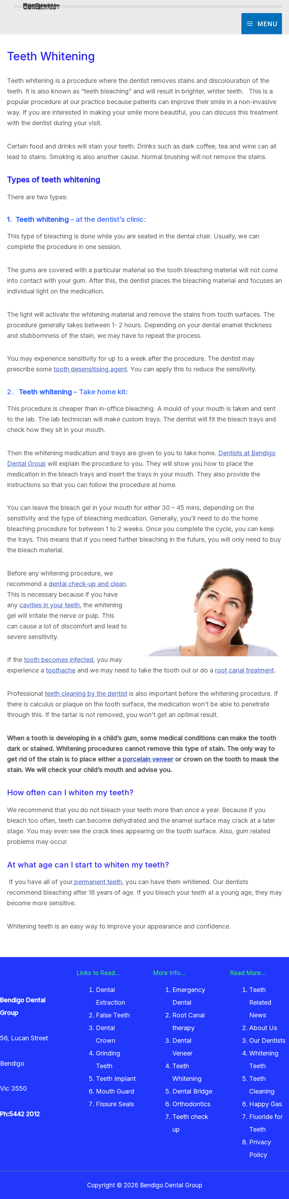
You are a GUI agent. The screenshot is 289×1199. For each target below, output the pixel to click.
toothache (60, 670)
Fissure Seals (115, 1104)
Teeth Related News (260, 1002)
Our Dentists (267, 1040)
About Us (263, 1027)
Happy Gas (265, 1104)
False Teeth (113, 1015)
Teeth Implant (116, 1078)
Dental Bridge (192, 1091)
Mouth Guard (115, 1091)
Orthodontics (191, 1104)
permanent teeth (97, 881)
